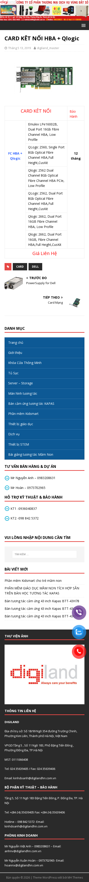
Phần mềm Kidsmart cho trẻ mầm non (33, 580)
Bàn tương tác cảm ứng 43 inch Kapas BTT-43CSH (42, 608)
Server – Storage (20, 383)
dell (35, 267)
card (20, 267)
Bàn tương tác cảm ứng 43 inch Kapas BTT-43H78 (42, 601)
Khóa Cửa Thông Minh (25, 363)
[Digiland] (44, 18)
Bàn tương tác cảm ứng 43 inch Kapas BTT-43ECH (42, 616)
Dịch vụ (14, 434)
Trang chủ (15, 342)
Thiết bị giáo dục (20, 424)
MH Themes (75, 877)
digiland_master (48, 48)
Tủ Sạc (13, 373)
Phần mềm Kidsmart (23, 413)
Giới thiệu (15, 352)
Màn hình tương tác (22, 393)
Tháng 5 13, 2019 (19, 48)
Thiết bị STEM (18, 444)
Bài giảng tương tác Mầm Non (30, 454)
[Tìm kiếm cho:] (45, 554)
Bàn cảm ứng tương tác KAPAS (31, 403)
